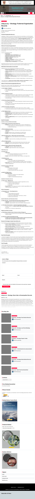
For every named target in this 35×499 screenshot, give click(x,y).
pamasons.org (13, 126)
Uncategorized (4, 21)
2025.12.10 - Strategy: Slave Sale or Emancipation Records (16, 295)
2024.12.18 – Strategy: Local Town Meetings (21, 327)
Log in (3, 474)
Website (3, 279)
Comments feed (5, 478)
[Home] (2, 13)
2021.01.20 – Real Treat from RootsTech (20, 369)
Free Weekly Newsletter (6, 385)
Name (3, 275)
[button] (29, 13)
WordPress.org (4, 480)
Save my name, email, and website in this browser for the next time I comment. (17, 284)
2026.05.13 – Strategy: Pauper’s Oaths (19, 338)
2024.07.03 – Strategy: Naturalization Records (21, 359)
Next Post (3, 291)
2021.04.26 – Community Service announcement (22, 348)
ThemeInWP (27, 489)
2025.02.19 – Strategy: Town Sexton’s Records (21, 317)
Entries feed (4, 476)
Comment (4, 262)
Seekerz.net (17, 8)
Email (19, 275)
